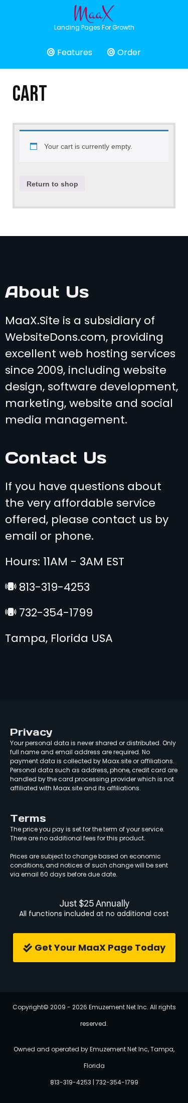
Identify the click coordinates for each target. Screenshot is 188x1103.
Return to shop (52, 184)
